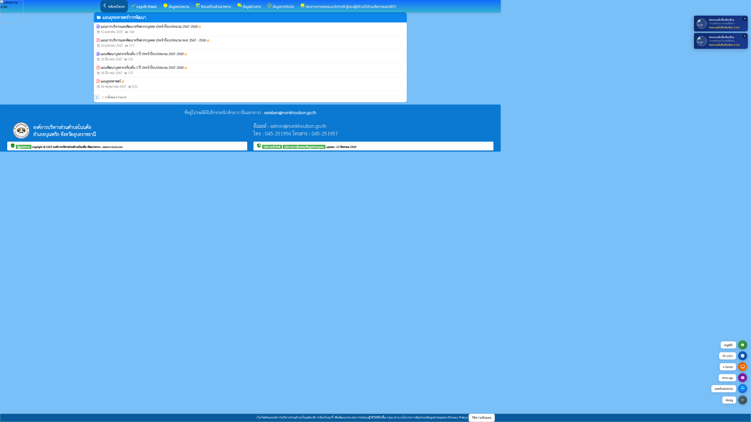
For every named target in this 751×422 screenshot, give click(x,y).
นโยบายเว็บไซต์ (272, 146)
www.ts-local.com (113, 146)
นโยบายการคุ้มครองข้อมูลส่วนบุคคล (304, 146)
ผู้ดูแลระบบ (23, 146)
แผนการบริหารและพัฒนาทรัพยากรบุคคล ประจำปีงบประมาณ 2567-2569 (151, 26)
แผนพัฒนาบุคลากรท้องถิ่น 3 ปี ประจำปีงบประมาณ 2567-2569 (144, 54)
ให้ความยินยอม (481, 417)
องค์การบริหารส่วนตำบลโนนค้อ (70, 146)
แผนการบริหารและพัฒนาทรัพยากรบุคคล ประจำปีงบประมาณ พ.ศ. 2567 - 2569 (155, 40)
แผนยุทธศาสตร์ (112, 81)
